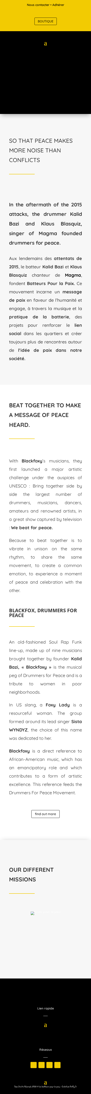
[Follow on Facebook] (32, 12)
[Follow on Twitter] (41, 12)
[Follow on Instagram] (49, 12)
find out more (45, 814)
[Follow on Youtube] (58, 12)
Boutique (45, 21)
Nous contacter (38, 5)
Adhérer (58, 5)
